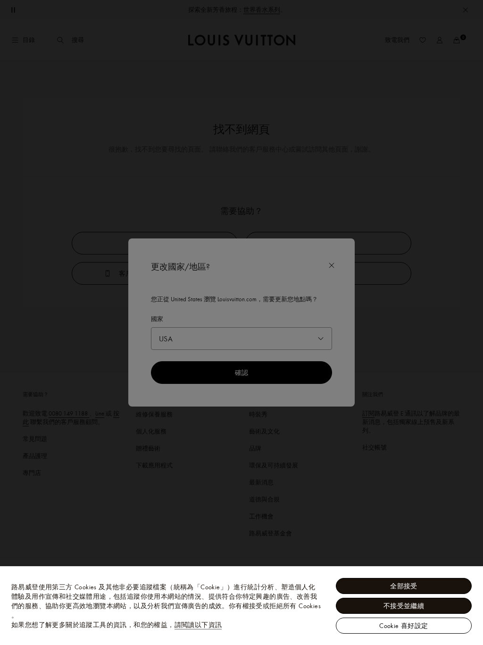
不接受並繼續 (403, 606)
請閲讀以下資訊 (198, 624)
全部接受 (403, 586)
